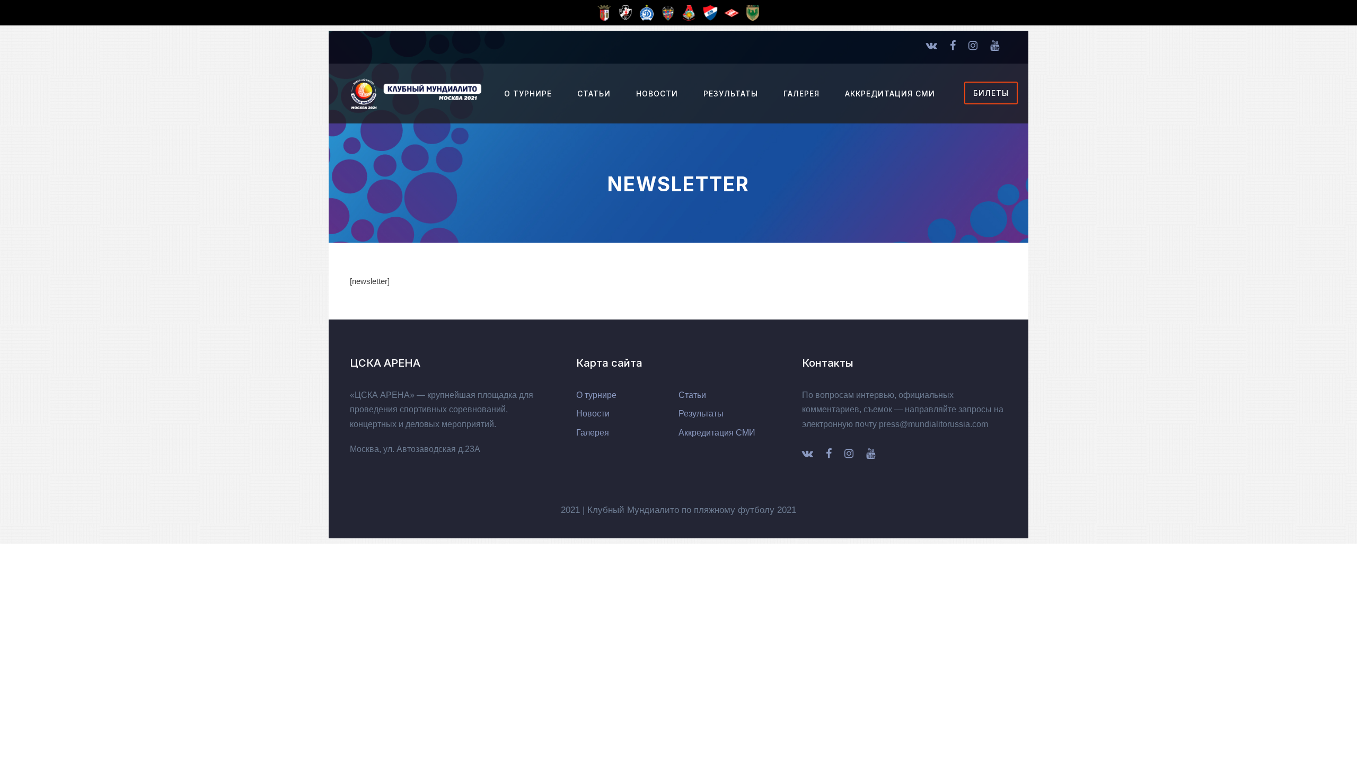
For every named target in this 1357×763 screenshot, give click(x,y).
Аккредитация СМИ (890, 93)
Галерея (801, 93)
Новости (657, 93)
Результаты (730, 93)
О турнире (528, 93)
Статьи (594, 93)
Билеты (991, 92)
